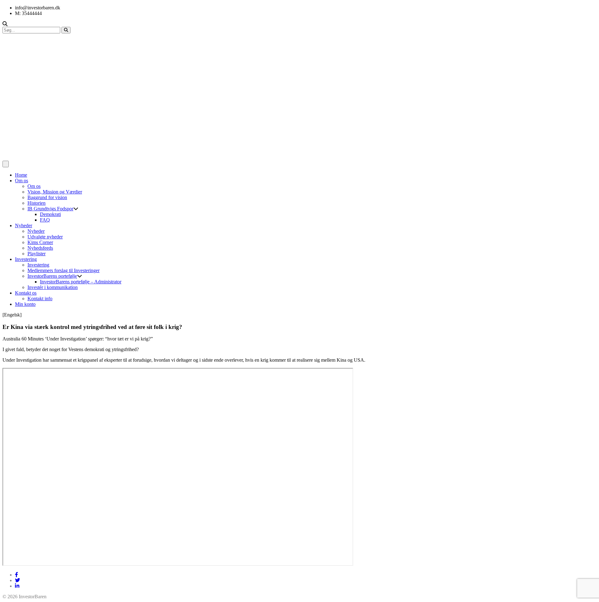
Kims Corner (40, 242)
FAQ (45, 220)
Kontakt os (26, 293)
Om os (21, 180)
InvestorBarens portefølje (52, 276)
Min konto (25, 304)
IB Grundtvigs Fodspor (50, 208)
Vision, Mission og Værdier (54, 191)
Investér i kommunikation (52, 287)
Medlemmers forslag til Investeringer (63, 270)
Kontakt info (39, 298)
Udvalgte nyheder (45, 236)
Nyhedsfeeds (40, 248)
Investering (26, 259)
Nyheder (23, 225)
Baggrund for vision (47, 197)
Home (21, 175)
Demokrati (50, 214)
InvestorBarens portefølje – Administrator (80, 281)
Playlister (36, 253)
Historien (36, 203)
